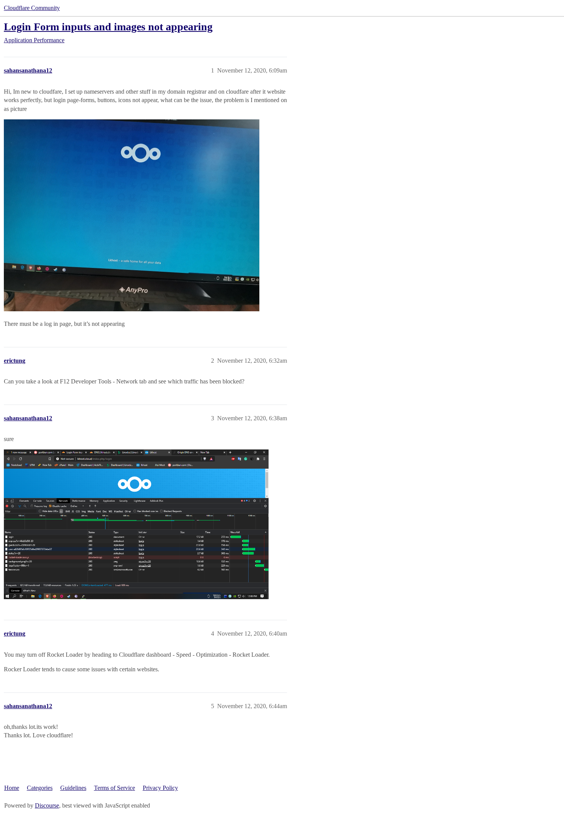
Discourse (47, 805)
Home (11, 788)
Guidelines (73, 788)
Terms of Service (114, 788)
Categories (40, 788)
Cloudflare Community (32, 8)
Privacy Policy (160, 788)
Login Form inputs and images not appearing (108, 27)
